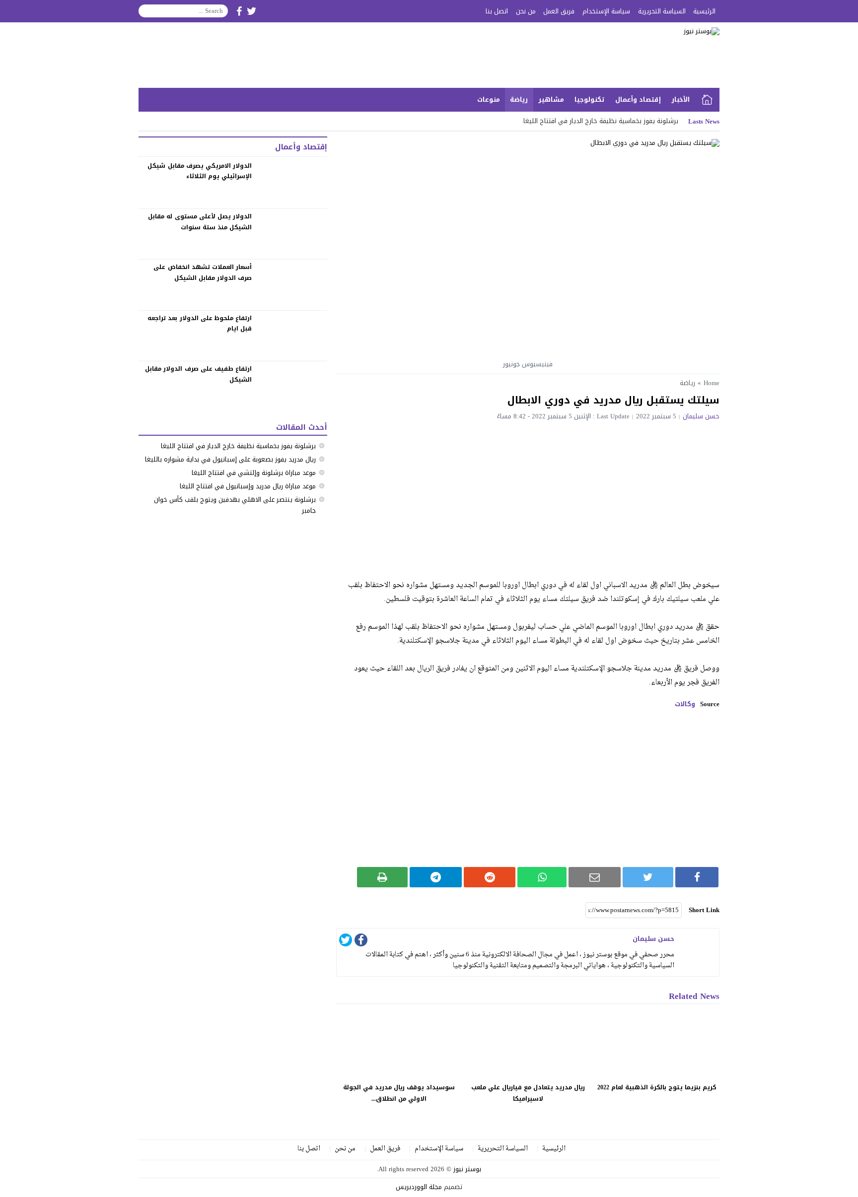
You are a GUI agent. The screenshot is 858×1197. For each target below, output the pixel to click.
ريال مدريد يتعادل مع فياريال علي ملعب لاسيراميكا (528, 1093)
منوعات (488, 99)
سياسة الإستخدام (606, 11)
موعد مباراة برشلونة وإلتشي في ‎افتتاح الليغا (254, 472)
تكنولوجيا (589, 99)
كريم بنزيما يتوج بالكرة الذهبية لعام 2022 (656, 1087)
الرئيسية (704, 11)
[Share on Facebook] (697, 877)
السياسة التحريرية (662, 11)
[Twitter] (346, 941)
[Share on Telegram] (435, 877)
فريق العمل (558, 11)
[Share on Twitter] (648, 877)
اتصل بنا (497, 11)
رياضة (519, 99)
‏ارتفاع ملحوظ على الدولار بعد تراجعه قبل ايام (199, 323)
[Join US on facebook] (239, 11)
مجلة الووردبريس (419, 1187)
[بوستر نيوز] (609, 55)
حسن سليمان (701, 416)
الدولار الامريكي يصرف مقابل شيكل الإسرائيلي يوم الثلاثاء (199, 171)
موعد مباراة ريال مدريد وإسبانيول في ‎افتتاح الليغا (248, 486)
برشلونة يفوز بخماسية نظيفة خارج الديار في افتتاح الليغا (600, 121)
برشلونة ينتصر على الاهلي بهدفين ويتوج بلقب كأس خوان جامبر (235, 505)
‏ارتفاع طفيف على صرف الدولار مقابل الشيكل (198, 374)
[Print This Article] (382, 877)
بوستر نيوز (467, 1169)
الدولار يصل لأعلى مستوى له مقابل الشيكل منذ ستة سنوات (200, 222)
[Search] (146, 10)
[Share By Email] (594, 877)
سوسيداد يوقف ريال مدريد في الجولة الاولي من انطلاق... (399, 1093)
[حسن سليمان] (699, 948)
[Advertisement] (527, 494)
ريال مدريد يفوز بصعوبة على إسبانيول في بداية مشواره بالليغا (230, 459)
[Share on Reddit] (489, 877)
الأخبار (680, 99)
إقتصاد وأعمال (638, 99)
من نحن (526, 11)
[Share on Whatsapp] (542, 877)
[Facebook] (361, 941)
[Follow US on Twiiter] (252, 11)
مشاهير (551, 99)
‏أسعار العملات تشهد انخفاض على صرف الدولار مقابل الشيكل (202, 272)
